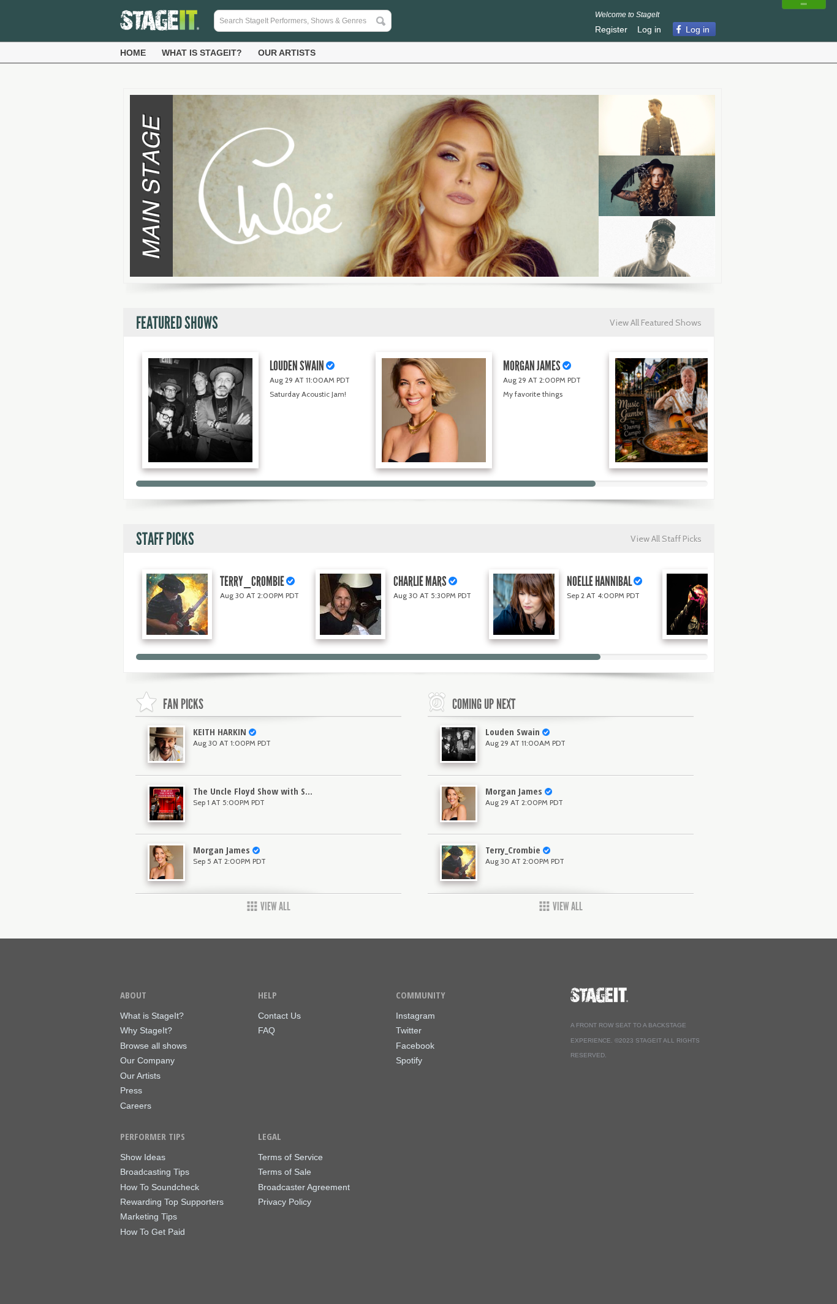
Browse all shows (153, 1046)
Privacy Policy (284, 1202)
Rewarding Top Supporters (172, 1202)
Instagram (415, 1016)
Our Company (147, 1060)
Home (133, 53)
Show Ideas (142, 1157)
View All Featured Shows (656, 322)
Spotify (409, 1060)
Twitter (409, 1030)
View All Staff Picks (666, 538)
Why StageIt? (146, 1030)
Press (131, 1090)
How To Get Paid (152, 1232)
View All (275, 906)
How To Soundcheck (159, 1187)
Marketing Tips (148, 1216)
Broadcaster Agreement (304, 1187)
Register (611, 29)
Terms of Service (290, 1157)
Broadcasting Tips (154, 1172)
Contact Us (279, 1016)
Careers (135, 1106)
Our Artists (287, 53)
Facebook (415, 1046)
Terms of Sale (284, 1172)
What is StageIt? (202, 53)
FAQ (266, 1030)
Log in (649, 29)
